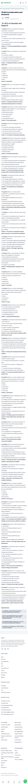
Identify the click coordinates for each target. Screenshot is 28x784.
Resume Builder (18, 724)
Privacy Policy (4, 672)
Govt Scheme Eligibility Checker (7, 712)
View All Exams (4, 739)
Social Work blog (4, 687)
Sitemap (2, 677)
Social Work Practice (5, 733)
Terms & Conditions (19, 759)
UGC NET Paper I (4, 727)
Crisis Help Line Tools (5, 700)
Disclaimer (3, 675)
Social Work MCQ (6, 8)
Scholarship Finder (5, 707)
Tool (2, 690)
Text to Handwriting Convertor (7, 714)
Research (3, 762)
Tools (14, 782)
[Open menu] (25, 3)
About (16, 750)
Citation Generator (18, 733)
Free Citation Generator (6, 709)
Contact (2, 670)
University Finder (4, 703)
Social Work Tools (5, 668)
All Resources (4, 767)
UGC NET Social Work (5, 692)
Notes (2, 765)
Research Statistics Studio (6, 750)
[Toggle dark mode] (23, 3)
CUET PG (3, 729)
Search (19, 782)
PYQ (2, 666)
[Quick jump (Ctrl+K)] (20, 3)
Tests (9, 782)
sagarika (7, 17)
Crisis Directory (18, 739)
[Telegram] (8, 649)
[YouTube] (5, 649)
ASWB (2, 731)
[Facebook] (2, 649)
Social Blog (3, 685)
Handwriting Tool (18, 742)
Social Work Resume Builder (7, 705)
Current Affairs (4, 760)
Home (1, 8)
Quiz (2, 663)
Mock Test (3, 659)
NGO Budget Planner (19, 731)
